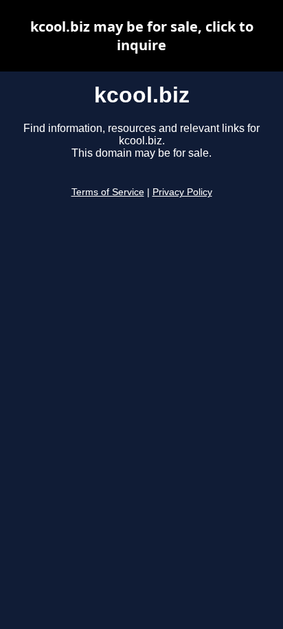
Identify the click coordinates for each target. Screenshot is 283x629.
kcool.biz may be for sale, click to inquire (141, 35)
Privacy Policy (182, 192)
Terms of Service (107, 192)
